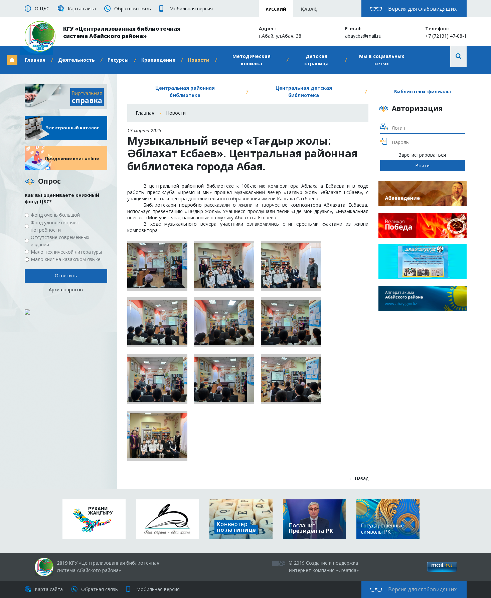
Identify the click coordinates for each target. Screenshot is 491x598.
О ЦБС (42, 8)
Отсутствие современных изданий (60, 241)
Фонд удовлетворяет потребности (55, 226)
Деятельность (76, 60)
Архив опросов (66, 289)
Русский (276, 9)
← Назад (358, 478)
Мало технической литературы (66, 252)
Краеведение (158, 60)
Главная (35, 60)
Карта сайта (82, 8)
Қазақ (309, 9)
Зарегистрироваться (422, 155)
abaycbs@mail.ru (363, 36)
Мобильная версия (191, 8)
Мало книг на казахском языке (66, 259)
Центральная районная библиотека (185, 91)
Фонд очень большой (55, 215)
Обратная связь (132, 8)
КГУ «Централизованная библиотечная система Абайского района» (121, 32)
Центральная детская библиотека (304, 91)
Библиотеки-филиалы (422, 91)
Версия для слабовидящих (422, 8)
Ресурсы (118, 60)
